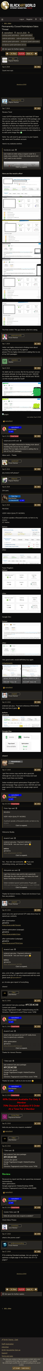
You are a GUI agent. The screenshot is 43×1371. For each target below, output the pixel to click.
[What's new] (36, 19)
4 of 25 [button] (21, 54)
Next (29, 54)
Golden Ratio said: (10, 1212)
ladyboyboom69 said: (11, 441)
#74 (39, 1026)
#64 (39, 368)
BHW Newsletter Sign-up (11, 1350)
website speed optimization (10, 41)
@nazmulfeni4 (15, 977)
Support (4, 1353)
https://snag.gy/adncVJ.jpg (11, 934)
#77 (39, 1146)
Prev (14, 54)
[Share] (35, 67)
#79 (39, 1234)
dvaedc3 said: (8, 838)
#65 (39, 436)
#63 (39, 344)
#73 (39, 1001)
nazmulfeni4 (8, 33)
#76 (39, 1123)
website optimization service (25, 38)
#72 (39, 910)
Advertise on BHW (21, 84)
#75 (39, 1095)
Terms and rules (7, 1356)
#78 (39, 1207)
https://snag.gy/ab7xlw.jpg (11, 925)
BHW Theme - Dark (10, 1340)
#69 (39, 702)
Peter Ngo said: (9, 808)
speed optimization (26, 35)
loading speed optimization (10, 35)
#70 (39, 770)
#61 (39, 67)
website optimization (8, 38)
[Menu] (2, 19)
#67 (39, 487)
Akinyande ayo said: (11, 870)
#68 (39, 505)
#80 (39, 1252)
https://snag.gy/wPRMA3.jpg (12, 943)
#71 (39, 804)
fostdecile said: (9, 150)
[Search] (40, 19)
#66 (39, 469)
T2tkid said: (8, 1061)
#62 (39, 108)
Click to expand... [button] (22, 167)
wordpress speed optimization (30, 41)
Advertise (5, 1347)
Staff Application (8, 1344)
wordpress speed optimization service (14, 45)
